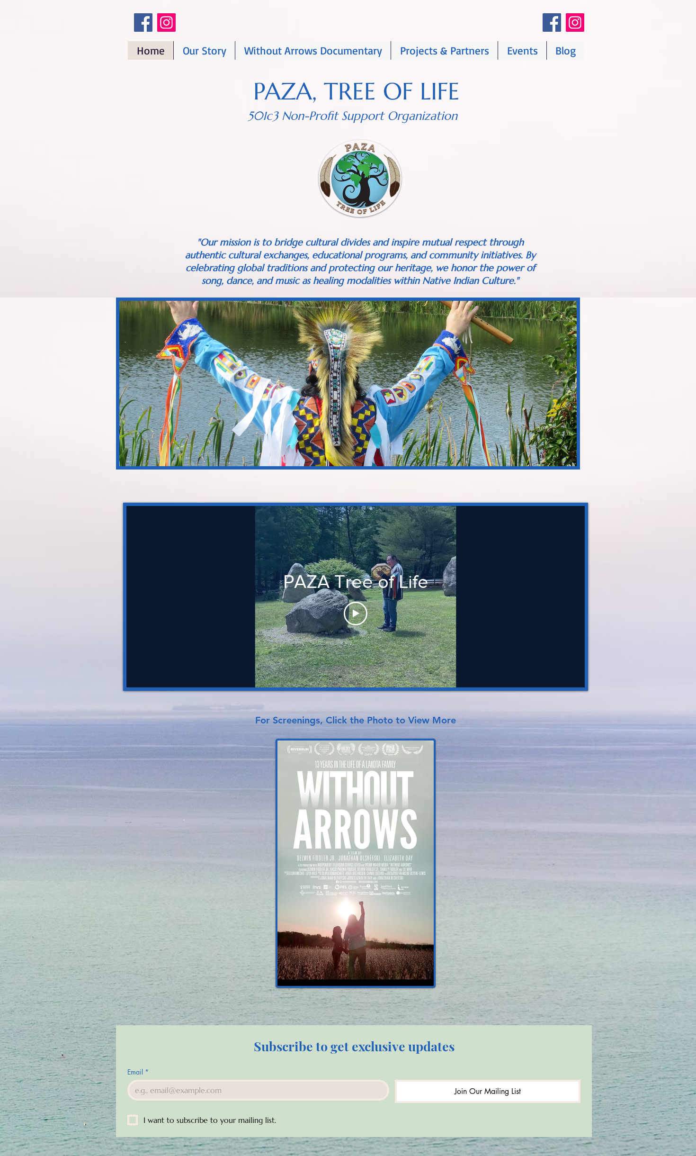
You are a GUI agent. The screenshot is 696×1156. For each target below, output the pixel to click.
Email (138, 1072)
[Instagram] (166, 22)
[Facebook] (143, 22)
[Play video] (355, 613)
